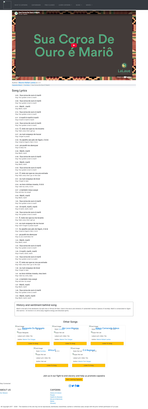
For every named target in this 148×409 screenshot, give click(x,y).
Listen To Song (33, 343)
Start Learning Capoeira (74, 379)
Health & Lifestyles (56, 397)
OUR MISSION (36, 5)
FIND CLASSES (50, 5)
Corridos (27, 85)
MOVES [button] (88, 5)
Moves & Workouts (56, 399)
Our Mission (4, 393)
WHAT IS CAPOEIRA (21, 5)
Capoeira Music (17, 85)
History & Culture (55, 393)
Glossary (53, 403)
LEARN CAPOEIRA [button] (65, 5)
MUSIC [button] (78, 5)
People (52, 395)
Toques (24, 329)
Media (52, 401)
